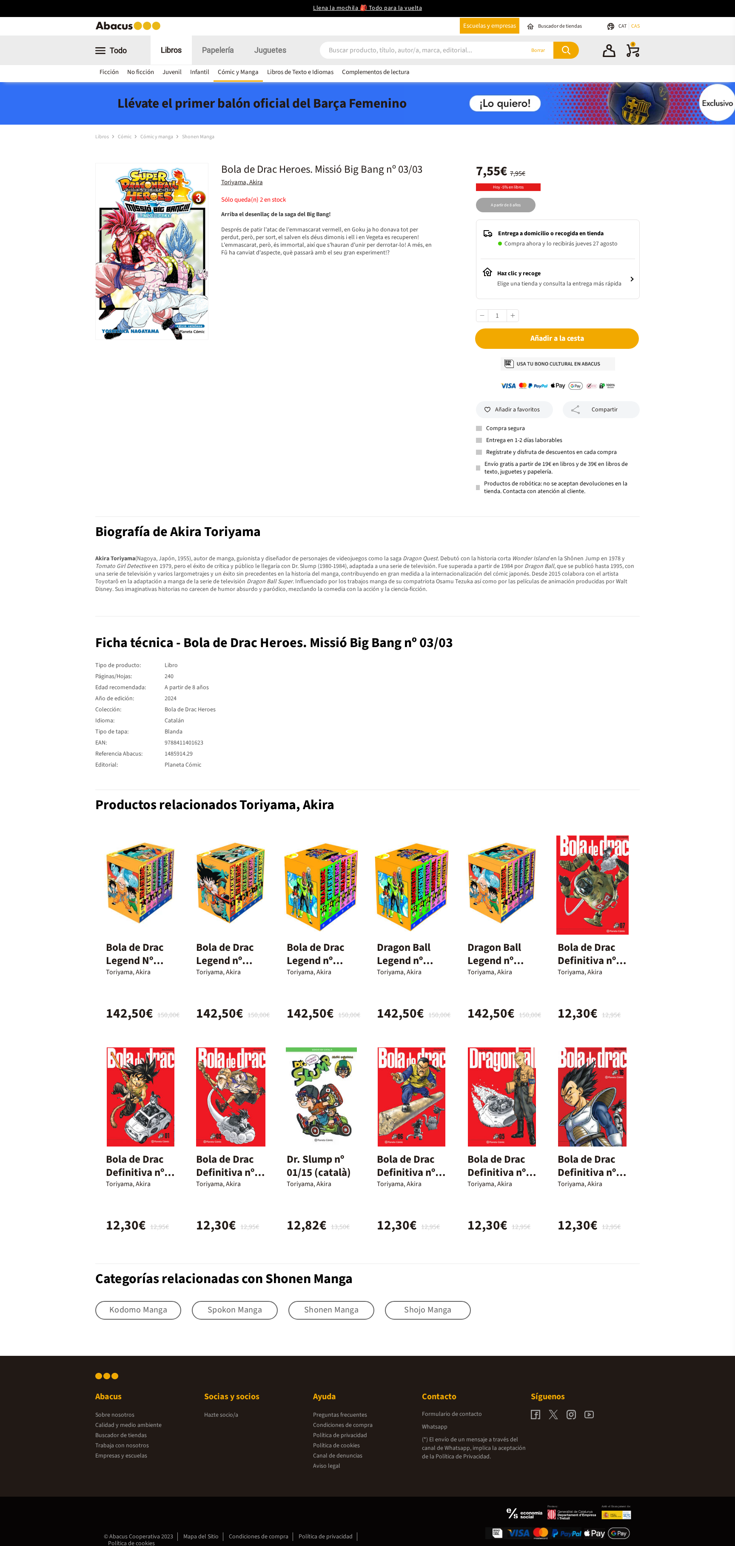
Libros (171, 50)
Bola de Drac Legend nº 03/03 (316, 960)
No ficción (140, 72)
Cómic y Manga (238, 72)
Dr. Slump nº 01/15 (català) (319, 1166)
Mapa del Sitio (201, 1536)
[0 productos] (633, 55)
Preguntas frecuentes (340, 1415)
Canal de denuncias (337, 1456)
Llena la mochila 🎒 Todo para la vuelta (367, 8)
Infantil (199, 72)
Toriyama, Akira (242, 182)
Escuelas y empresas (489, 25)
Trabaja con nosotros (122, 1445)
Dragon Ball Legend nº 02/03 (494, 960)
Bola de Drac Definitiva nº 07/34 (587, 960)
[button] (609, 52)
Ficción (109, 72)
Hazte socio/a (221, 1415)
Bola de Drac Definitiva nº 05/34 (496, 1172)
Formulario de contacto (452, 1414)
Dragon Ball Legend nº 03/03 (403, 960)
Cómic (125, 136)
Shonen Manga (198, 136)
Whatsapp (434, 1427)
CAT (622, 26)
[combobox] (410, 50)
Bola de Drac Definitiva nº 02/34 (225, 1172)
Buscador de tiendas (121, 1435)
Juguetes (270, 50)
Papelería (218, 50)
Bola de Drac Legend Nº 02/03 (135, 960)
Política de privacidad (340, 1435)
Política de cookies (336, 1445)
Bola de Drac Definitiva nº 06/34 (406, 1172)
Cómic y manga (157, 136)
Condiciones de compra (343, 1425)
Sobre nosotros (114, 1415)
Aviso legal (326, 1466)
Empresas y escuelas (121, 1456)
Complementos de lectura (376, 72)
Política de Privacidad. (463, 1456)
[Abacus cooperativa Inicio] (130, 29)
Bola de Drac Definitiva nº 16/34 (587, 1172)
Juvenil (172, 72)
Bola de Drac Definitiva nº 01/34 (135, 1172)
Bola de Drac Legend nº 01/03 (225, 960)
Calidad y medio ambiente (128, 1425)
